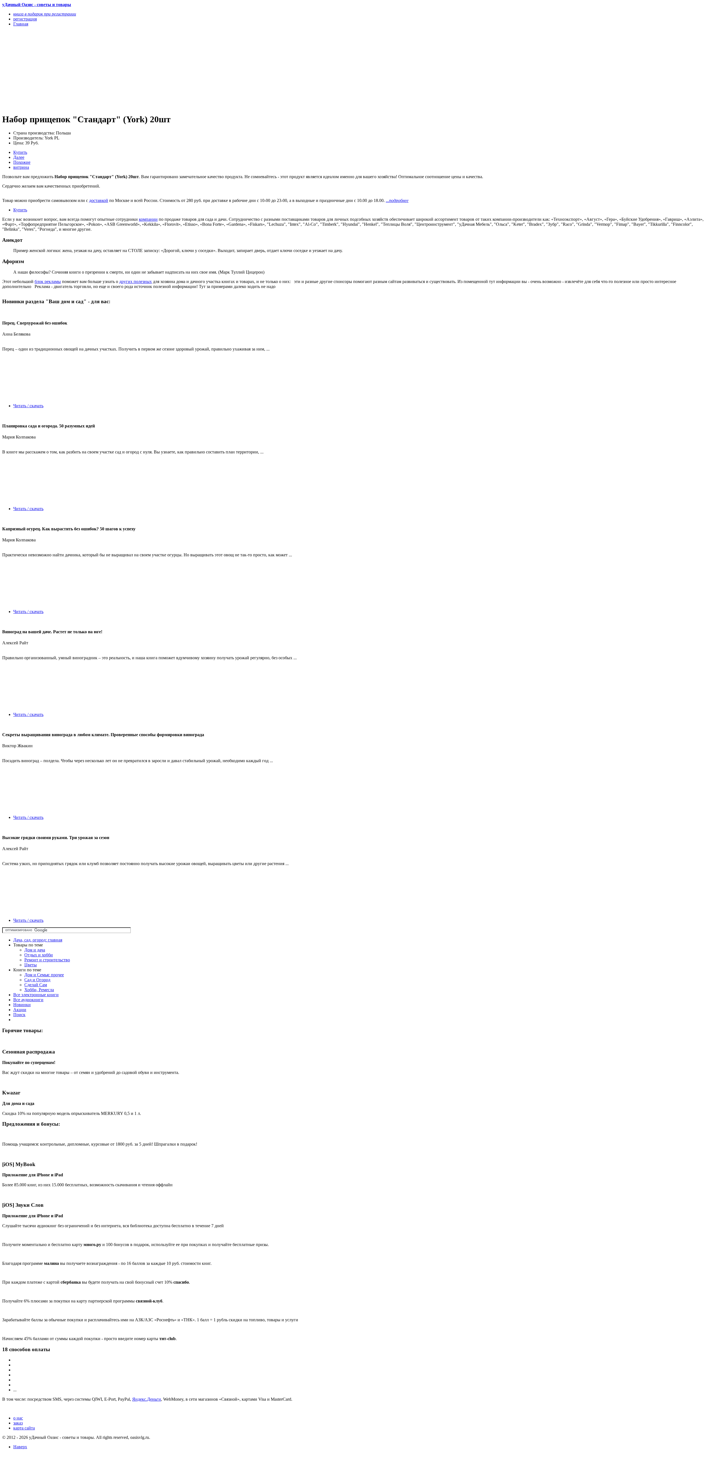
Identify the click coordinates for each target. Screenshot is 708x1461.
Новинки (22, 1004)
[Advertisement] (168, 69)
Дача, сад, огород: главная (37, 940)
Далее (18, 157)
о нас (18, 1418)
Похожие (21, 162)
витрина (21, 167)
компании (148, 219)
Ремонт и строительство (47, 959)
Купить (20, 152)
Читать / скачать (28, 405)
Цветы (30, 964)
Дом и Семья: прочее (44, 974)
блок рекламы (48, 281)
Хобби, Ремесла (39, 989)
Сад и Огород (37, 979)
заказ (18, 1423)
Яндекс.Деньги (146, 1399)
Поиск (19, 1014)
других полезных (135, 281)
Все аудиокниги (28, 999)
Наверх (20, 1446)
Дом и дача (34, 950)
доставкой (98, 200)
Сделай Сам (35, 984)
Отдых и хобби (38, 955)
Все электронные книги (36, 994)
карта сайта (24, 1428)
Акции (19, 1009)
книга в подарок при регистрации (44, 14)
